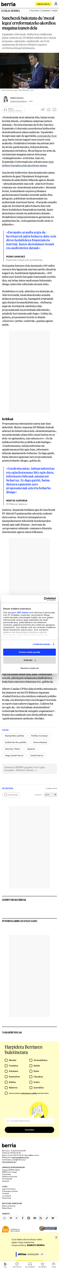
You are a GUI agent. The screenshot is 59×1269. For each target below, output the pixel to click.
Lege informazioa (8, 1189)
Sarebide (5, 1181)
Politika (35, 11)
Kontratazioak (7, 1179)
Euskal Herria (36, 755)
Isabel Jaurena (16, 98)
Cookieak (5, 1193)
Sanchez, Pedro (12, 749)
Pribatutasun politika (10, 1191)
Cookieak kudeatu (41, 644)
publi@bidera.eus (19, 1160)
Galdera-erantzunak (9, 1176)
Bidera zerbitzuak (8, 1206)
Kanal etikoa (6, 1198)
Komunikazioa (40, 742)
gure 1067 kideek (20, 612)
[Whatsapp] (4, 1218)
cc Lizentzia (6, 1196)
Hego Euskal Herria (14, 755)
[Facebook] (22, 1218)
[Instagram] (28, 1218)
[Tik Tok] (46, 1218)
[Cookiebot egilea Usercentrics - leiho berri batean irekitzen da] (44, 599)
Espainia (31, 749)
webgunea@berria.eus (20, 1157)
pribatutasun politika (29, 1093)
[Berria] (9, 1146)
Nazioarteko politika (14, 735)
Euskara (45, 11)
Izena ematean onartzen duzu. (29, 1093)
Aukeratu (28, 660)
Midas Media (7, 1208)
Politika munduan (39, 735)
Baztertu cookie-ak (30, 668)
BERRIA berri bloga (9, 1172)
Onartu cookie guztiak (29, 652)
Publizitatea (6, 1174)
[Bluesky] (52, 1218)
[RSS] (40, 1218)
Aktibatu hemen (25, 770)
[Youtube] (34, 1218)
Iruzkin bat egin (13, 795)
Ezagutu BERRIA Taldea (11, 1170)
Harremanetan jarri (9, 1162)
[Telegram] (10, 1218)
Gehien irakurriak (14, 899)
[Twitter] (16, 1218)
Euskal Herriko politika (15, 742)
